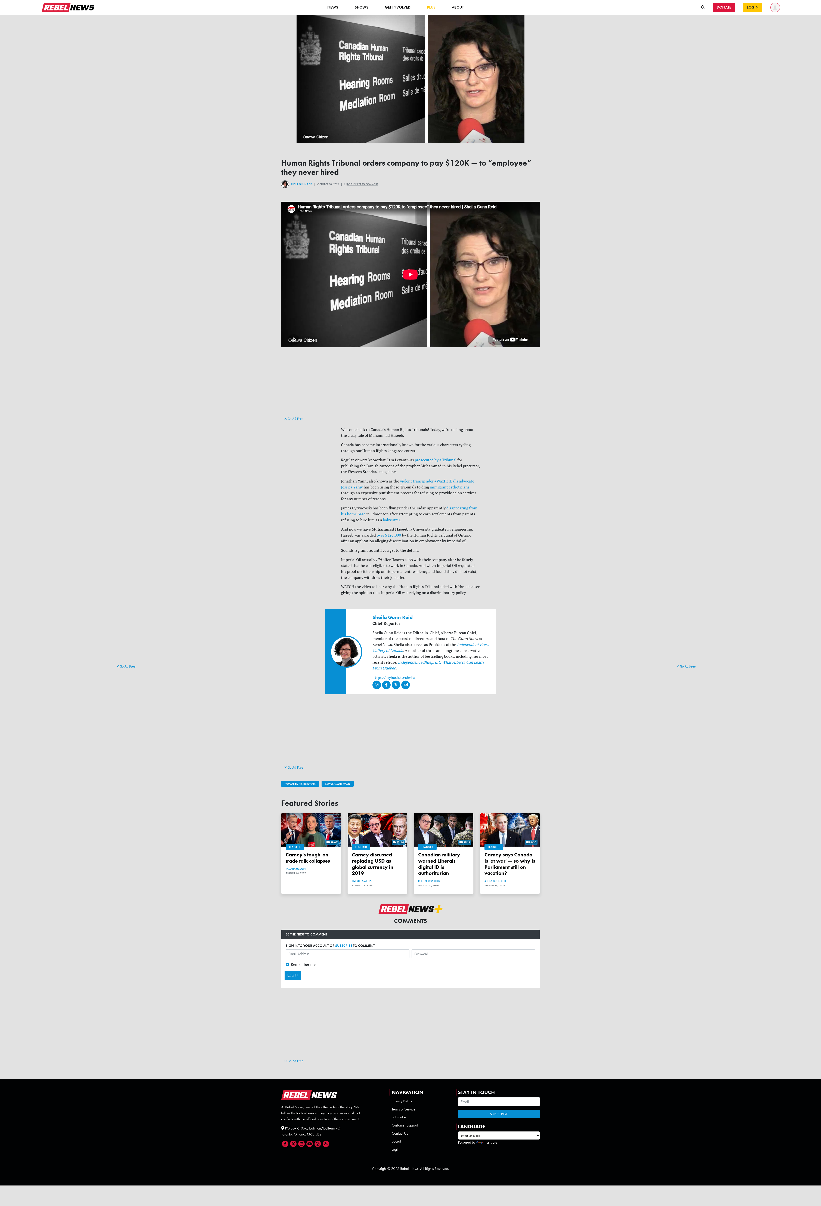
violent (406, 481)
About (458, 7)
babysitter (391, 520)
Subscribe (399, 1117)
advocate (466, 481)
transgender (423, 481)
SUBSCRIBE (343, 945)
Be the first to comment (362, 184)
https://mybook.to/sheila (393, 677)
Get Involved (397, 7)
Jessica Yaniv (352, 487)
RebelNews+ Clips (429, 881)
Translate (490, 1142)
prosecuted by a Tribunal (435, 459)
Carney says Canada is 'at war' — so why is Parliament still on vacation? (509, 863)
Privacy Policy (402, 1101)
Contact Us (400, 1133)
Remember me (303, 964)
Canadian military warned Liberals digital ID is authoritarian (439, 863)
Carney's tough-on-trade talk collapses (308, 857)
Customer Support (405, 1125)
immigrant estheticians (450, 487)
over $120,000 (389, 535)
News (332, 7)
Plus (431, 7)
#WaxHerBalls (446, 481)
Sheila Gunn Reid (301, 184)
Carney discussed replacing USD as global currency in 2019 (372, 863)
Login (395, 1149)
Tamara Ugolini (296, 869)
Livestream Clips (362, 881)
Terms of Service (403, 1109)
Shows (361, 7)
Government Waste (337, 783)
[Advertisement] (134, 597)
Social (396, 1141)
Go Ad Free (127, 666)
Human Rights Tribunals (300, 783)
